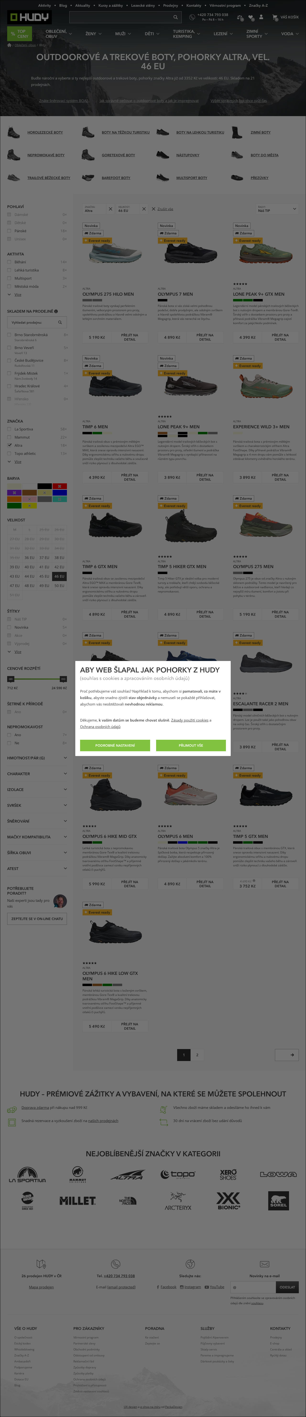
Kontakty (193, 5)
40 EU (29, 567)
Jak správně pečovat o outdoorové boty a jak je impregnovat (149, 100)
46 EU (59, 576)
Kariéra (19, 1373)
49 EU (44, 585)
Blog (63, 5)
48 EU (29, 585)
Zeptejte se (152, 1343)
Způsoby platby (83, 1373)
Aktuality (82, 5)
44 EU (29, 576)
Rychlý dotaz (278, 1355)
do (63, 678)
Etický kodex (22, 1343)
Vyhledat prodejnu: (27, 322)
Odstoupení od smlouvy (88, 1355)
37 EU (44, 557)
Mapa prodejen (41, 1287)
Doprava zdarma (35, 1107)
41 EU (44, 567)
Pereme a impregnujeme (217, 1355)
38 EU (59, 557)
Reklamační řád (83, 1361)
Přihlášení (261, 17)
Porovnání (239, 17)
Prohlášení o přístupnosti (89, 1385)
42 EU (59, 567)
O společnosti (23, 1337)
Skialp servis (209, 1349)
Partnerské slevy (84, 1343)
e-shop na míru (150, 1407)
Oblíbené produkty (250, 17)
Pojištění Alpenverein (215, 1337)
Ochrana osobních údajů (100, 726)
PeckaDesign (173, 1407)
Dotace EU (21, 1379)
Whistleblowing (24, 1349)
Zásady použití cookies (189, 720)
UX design (130, 1407)
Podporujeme (23, 1367)
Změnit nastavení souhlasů (91, 1391)
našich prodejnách (103, 1120)
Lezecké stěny (143, 5)
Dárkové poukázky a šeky (217, 1361)
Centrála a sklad (281, 1349)
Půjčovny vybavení (213, 1343)
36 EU (29, 557)
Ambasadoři (22, 1361)
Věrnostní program (225, 5)
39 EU (15, 567)
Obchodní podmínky (86, 1349)
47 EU (15, 585)
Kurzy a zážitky (110, 5)
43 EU (15, 576)
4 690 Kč (244, 881)
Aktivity (44, 5)
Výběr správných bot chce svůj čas (239, 100)
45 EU (44, 576)
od (11, 678)
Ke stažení (152, 1337)
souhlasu (257, 1303)
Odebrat (110, 209)
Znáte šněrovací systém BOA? (63, 100)
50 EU (59, 585)
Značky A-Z (258, 5)
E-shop (274, 1343)
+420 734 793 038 (119, 1276)
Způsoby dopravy (84, 1367)
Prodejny (170, 5)
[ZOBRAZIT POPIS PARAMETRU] (56, 311)
